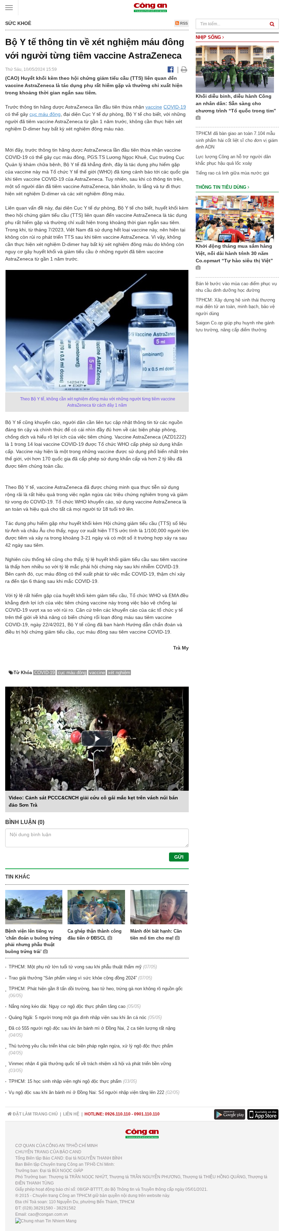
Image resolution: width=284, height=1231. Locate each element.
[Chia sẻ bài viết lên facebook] (171, 69)
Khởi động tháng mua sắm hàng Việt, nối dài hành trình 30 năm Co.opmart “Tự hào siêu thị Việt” (234, 253)
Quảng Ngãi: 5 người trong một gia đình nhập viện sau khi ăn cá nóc (78, 1017)
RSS (183, 23)
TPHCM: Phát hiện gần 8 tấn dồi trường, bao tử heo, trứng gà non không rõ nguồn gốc (96, 988)
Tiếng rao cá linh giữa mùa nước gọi (232, 173)
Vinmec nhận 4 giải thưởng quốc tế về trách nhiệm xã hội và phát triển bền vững (90, 1063)
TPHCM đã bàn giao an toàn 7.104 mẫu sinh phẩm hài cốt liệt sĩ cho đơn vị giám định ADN (237, 140)
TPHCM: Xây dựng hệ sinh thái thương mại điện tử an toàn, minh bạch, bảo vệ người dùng (235, 306)
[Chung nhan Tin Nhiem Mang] (46, 1220)
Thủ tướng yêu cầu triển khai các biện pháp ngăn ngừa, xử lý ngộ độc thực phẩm (91, 1046)
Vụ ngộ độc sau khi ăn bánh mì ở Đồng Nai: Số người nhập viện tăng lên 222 (86, 1092)
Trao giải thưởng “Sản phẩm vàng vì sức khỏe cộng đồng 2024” (73, 977)
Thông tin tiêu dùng (222, 187)
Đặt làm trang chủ (35, 1114)
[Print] (184, 69)
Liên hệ (71, 1114)
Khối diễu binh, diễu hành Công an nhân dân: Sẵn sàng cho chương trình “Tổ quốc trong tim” (236, 103)
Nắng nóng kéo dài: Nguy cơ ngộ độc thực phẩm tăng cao (67, 1006)
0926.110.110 (118, 1114)
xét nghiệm (119, 672)
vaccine (153, 107)
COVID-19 (174, 107)
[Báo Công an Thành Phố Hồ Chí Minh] (150, 7)
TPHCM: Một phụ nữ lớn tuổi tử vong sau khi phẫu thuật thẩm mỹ (75, 966)
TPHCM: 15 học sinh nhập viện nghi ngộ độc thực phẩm (65, 1081)
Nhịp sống (209, 37)
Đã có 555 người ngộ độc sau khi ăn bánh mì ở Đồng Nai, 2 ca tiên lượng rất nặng (92, 1028)
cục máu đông (45, 114)
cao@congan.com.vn (48, 1214)
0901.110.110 (147, 1114)
